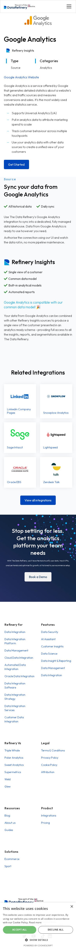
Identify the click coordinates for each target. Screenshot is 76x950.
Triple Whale (12, 750)
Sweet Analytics (14, 765)
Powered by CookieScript (38, 945)
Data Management (16, 650)
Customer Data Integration (14, 719)
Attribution (47, 772)
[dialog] (38, 926)
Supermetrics (12, 772)
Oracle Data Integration (19, 676)
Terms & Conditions (53, 750)
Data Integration (14, 632)
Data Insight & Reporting (56, 661)
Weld (7, 779)
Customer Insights (52, 646)
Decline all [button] (56, 929)
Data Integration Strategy (14, 697)
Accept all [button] (19, 929)
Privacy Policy (49, 757)
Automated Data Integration (15, 667)
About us (9, 823)
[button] (68, 6)
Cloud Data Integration (18, 657)
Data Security (49, 632)
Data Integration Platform (14, 641)
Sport (7, 866)
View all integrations (38, 500)
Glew (7, 786)
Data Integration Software (14, 685)
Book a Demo (38, 577)
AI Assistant (48, 639)
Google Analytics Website (21, 77)
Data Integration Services (14, 708)
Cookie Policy (49, 765)
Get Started (16, 164)
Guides (8, 830)
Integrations (48, 815)
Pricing (45, 823)
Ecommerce (11, 859)
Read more (35, 922)
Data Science (49, 653)
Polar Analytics (13, 757)
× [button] (71, 906)
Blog (7, 815)
